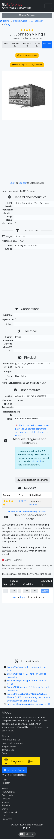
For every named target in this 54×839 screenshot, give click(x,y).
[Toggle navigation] (48, 6)
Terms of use (8, 750)
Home (6, 21)
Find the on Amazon (27, 704)
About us (6, 736)
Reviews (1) (26, 44)
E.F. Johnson (37, 21)
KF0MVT (22, 501)
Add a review (28, 55)
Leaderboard (8, 812)
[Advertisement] (27, 151)
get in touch (7, 730)
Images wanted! (9, 746)
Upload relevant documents (34, 480)
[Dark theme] (33, 834)
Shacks (5, 809)
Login (12, 183)
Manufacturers (28, 15)
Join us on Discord (15, 770)
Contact (5, 753)
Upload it (36, 461)
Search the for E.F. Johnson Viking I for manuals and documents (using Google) (28, 697)
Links (4, 815)
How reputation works (12, 743)
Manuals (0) (15, 44)
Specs (5, 43)
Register (23, 183)
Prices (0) (37, 44)
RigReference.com (34, 825)
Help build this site (11, 740)
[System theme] (22, 834)
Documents (7, 795)
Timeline (6, 805)
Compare (47, 43)
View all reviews (28, 511)
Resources (7, 819)
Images (5, 802)
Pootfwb (33, 504)
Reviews (6, 798)
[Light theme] (27, 834)
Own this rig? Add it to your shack (28, 64)
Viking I (7, 24)
